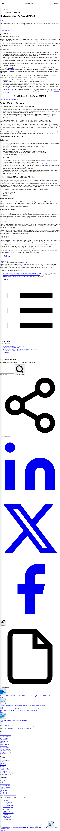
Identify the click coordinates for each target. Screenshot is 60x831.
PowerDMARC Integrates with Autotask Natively (17, 276)
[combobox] (56, 3)
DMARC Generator (5, 735)
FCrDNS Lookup (4, 747)
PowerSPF (3, 765)
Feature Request (5, 790)
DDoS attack (43, 164)
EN (57, 3)
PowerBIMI (3, 766)
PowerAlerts (3, 771)
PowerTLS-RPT (4, 769)
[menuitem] (31, 810)
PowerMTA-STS (4, 768)
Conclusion (6, 352)
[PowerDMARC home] (30, 3)
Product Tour (3, 762)
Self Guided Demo (5, 760)
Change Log (3, 792)
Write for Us (3, 788)
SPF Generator (4, 738)
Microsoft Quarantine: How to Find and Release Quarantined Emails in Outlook (26, 273)
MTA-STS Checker (5, 750)
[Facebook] (30, 619)
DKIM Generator (4, 741)
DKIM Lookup (4, 743)
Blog (1, 20)
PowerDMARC (24, 262)
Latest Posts (6, 256)
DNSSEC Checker (5, 754)
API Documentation (5, 774)
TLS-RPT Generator (5, 752)
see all (20, 270)
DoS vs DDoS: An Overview (11, 347)
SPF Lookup (3, 739)
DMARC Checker (5, 736)
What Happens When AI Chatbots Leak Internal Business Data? (21, 275)
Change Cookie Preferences (8, 795)
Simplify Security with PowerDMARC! (14, 346)
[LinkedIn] (30, 497)
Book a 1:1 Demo (5, 784)
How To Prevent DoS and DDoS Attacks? (15, 351)
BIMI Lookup (3, 746)
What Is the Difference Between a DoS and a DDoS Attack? (20, 349)
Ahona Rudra (6, 30)
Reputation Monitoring (6, 773)
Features (2, 763)
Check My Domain (20, 374)
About (5, 255)
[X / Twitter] (30, 558)
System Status (4, 793)
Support (2, 781)
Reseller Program (5, 787)
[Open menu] (2, 3)
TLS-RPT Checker (5, 749)
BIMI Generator (4, 744)
